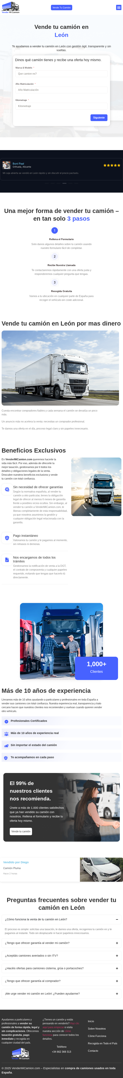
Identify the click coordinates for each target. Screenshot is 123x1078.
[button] (118, 7)
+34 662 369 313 (61, 1051)
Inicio (91, 1021)
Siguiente (99, 117)
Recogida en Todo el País (102, 1043)
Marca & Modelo (24, 67)
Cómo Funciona (97, 1036)
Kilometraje (21, 100)
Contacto (93, 1050)
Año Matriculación (25, 84)
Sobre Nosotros (97, 1028)
